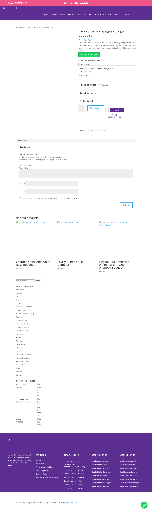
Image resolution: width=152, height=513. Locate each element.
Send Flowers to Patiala (73, 485)
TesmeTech (73, 503)
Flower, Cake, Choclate (24, 307)
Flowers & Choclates (23, 324)
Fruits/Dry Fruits (74, 14)
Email (22, 192)
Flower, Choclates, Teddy (25, 313)
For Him (103, 131)
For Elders (19, 334)
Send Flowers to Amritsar (74, 461)
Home (46, 14)
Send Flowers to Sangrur (73, 488)
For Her (96, 131)
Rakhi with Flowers (22, 361)
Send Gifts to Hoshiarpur (101, 483)
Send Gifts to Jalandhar (100, 486)
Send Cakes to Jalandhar (129, 486)
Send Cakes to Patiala (128, 465)
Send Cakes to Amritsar (129, 479)
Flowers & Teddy (22, 331)
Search (37, 281)
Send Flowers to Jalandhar (74, 474)
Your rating (24, 165)
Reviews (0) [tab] (22, 140)
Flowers (62, 14)
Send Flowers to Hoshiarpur (75, 470)
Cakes (84, 14)
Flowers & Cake (21, 320)
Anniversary (20, 290)
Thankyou (19, 372)
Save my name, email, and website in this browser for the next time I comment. (50, 198)
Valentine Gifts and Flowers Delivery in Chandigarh (76, 466)
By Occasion (94, 14)
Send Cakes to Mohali (128, 461)
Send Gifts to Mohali (99, 476)
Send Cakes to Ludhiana (129, 476)
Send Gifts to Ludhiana (100, 461)
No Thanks (85, 75)
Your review (24, 168)
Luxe (17, 348)
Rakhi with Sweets (22, 365)
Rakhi (18, 351)
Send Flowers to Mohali (73, 481)
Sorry (18, 368)
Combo (106, 14)
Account (116, 14)
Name (22, 184)
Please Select (86, 72)
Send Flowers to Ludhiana (74, 477)
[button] (89, 55)
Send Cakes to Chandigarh (130, 483)
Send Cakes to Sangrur (128, 472)
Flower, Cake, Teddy (23, 310)
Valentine (54, 14)
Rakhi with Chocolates (24, 355)
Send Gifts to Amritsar (100, 479)
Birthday (19, 293)
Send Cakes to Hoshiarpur (130, 468)
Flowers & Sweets (22, 327)
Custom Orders (89, 54)
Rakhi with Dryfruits (23, 358)
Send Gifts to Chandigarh (101, 472)
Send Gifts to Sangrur (100, 468)
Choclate (19, 300)
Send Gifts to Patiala (99, 465)
